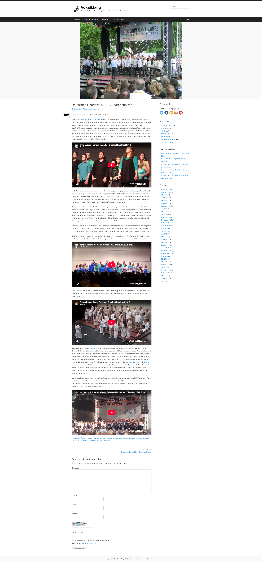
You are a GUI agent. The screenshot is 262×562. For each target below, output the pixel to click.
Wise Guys (132, 191)
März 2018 (164, 200)
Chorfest (97, 119)
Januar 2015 (165, 248)
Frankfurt (132, 438)
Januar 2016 (165, 214)
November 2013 (166, 270)
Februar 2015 (165, 245)
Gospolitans (78, 291)
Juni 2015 (164, 234)
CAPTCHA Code (77, 533)
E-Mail (74, 504)
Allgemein (76, 438)
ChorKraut (103, 438)
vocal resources (82, 119)
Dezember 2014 (166, 250)
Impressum (105, 19)
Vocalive (133, 362)
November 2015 (166, 220)
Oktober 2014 (165, 253)
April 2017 (164, 203)
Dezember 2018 (166, 189)
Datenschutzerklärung (91, 19)
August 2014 (165, 256)
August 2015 (165, 228)
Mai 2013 (164, 276)
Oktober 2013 (165, 273)
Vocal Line (91, 348)
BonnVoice (87, 239)
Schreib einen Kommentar (91, 109)
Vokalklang (91, 7)
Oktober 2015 (165, 223)
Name (74, 496)
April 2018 (164, 198)
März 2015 (164, 242)
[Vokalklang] (76, 9)
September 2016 (166, 206)
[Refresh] (86, 523)
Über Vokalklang (118, 19)
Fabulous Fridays (123, 438)
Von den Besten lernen (168, 139)
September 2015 (166, 225)
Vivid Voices (110, 133)
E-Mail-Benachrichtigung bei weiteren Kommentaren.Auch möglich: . (91, 542)
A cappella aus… (166, 125)
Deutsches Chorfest (112, 438)
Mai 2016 (164, 211)
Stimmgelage (116, 207)
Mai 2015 (164, 237)
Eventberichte (165, 134)
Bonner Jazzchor (87, 438)
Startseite (77, 19)
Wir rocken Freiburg (167, 142)
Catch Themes (151, 559)
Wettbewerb (99, 440)
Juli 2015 (164, 231)
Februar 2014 (165, 264)
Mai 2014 (164, 259)
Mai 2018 (164, 195)
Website (74, 513)
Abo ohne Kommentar (89, 543)
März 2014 (164, 262)
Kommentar (75, 468)
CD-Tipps (164, 131)
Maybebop (79, 381)
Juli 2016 (164, 209)
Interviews (164, 136)
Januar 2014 (165, 267)
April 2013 (164, 278)
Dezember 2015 (166, 217)
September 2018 (166, 192)
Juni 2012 (164, 281)
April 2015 (164, 239)
